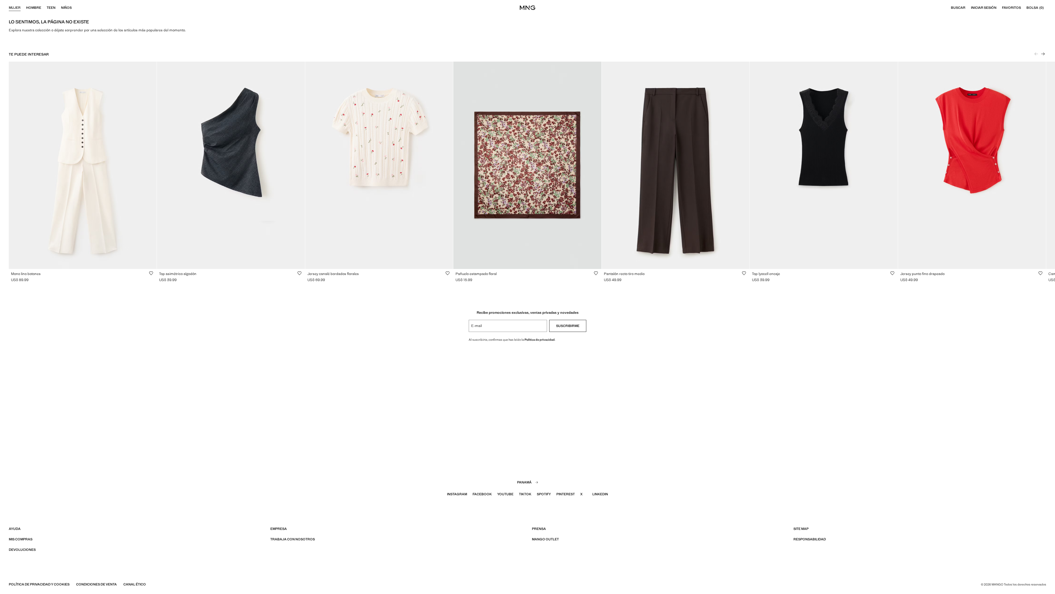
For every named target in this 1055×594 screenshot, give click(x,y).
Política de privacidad (539, 340)
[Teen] (58, 7)
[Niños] (74, 7)
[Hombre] (44, 7)
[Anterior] (1036, 54)
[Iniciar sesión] (999, 7)
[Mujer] (23, 7)
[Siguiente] (1043, 54)
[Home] (527, 8)
